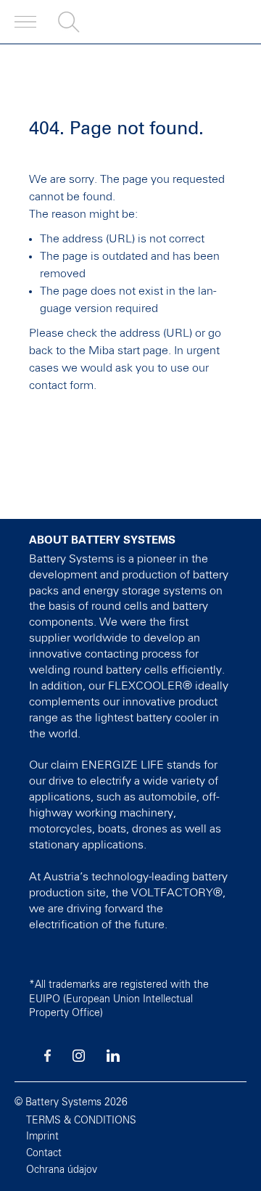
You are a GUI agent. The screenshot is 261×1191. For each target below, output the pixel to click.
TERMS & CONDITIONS (81, 1121)
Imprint (42, 1136)
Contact (44, 1153)
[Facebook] (47, 1059)
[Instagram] (78, 1059)
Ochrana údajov (61, 1170)
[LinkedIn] (113, 1059)
